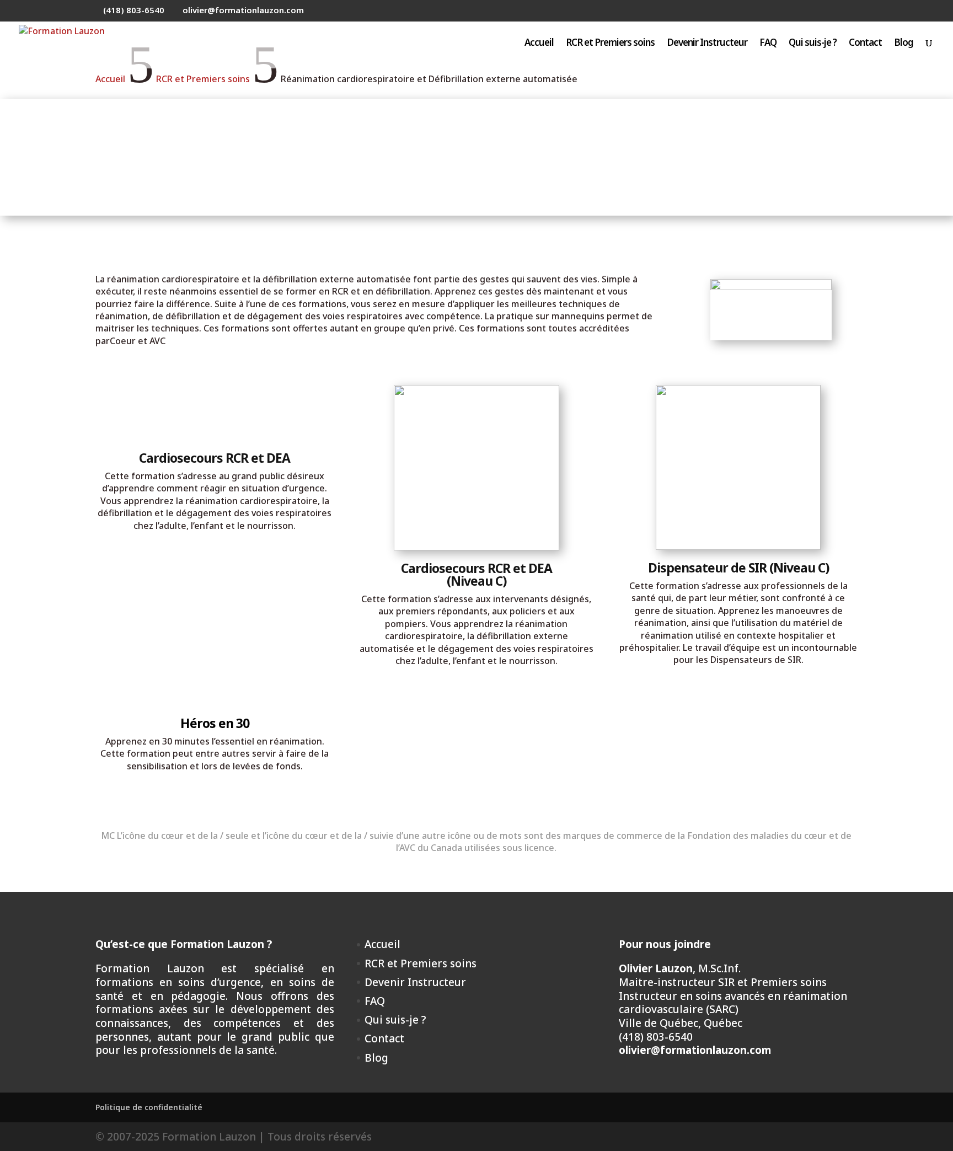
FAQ (768, 44)
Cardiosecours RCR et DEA (214, 458)
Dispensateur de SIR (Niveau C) (738, 567)
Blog (903, 44)
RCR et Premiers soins (610, 44)
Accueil (539, 44)
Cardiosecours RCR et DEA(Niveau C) (476, 574)
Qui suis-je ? (813, 44)
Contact (865, 44)
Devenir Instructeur (707, 44)
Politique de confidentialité (148, 1107)
